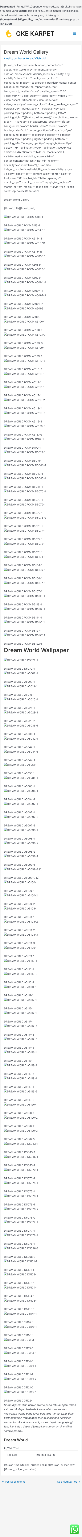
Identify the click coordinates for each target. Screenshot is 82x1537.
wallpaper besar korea (19, 58)
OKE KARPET (35, 33)
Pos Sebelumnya (14, 1481)
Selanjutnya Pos (68, 1481)
